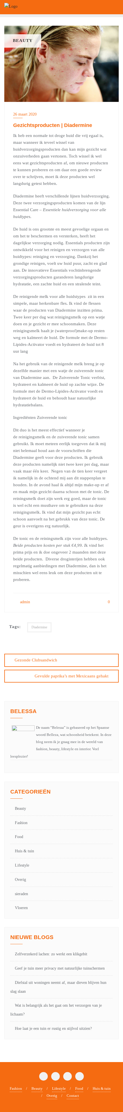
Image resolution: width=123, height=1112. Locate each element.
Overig (20, 879)
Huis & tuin (24, 851)
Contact (73, 1095)
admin (24, 602)
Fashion (21, 823)
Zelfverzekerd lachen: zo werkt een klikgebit (51, 954)
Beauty (20, 808)
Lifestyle (22, 865)
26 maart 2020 (25, 114)
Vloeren (21, 908)
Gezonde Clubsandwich (36, 660)
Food (19, 837)
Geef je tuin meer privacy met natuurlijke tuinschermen (60, 968)
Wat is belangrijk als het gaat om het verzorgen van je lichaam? (56, 1009)
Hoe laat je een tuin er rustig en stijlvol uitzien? (53, 1028)
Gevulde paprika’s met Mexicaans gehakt (71, 676)
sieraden (21, 894)
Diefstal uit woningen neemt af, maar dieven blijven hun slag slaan (58, 987)
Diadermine (39, 627)
